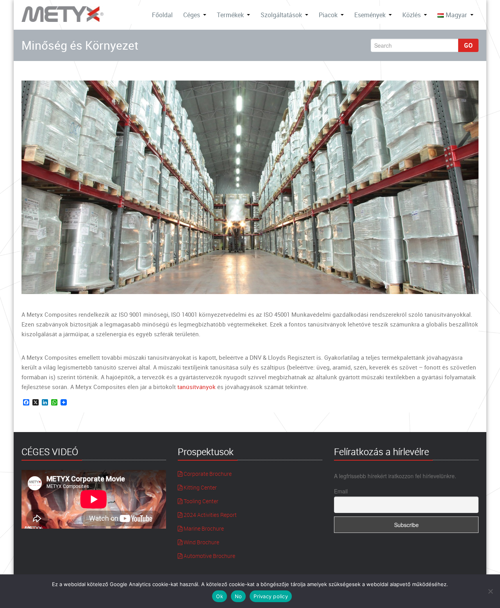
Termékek (230, 15)
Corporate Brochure (207, 473)
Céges (191, 15)
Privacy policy (271, 596)
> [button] (469, 185)
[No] (490, 591)
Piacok (328, 15)
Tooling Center (200, 501)
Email (341, 491)
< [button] (31, 185)
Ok (219, 596)
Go (468, 45)
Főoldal (162, 15)
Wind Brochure (200, 542)
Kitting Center (199, 487)
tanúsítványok (196, 387)
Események (370, 15)
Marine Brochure (203, 528)
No (238, 596)
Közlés (411, 15)
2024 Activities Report (209, 514)
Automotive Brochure (208, 556)
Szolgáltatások (281, 15)
